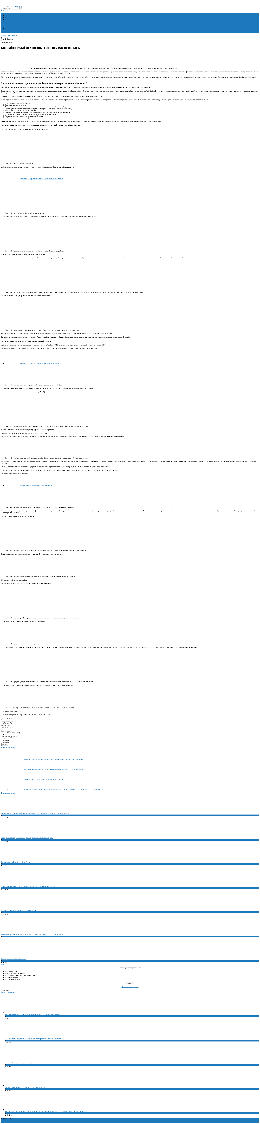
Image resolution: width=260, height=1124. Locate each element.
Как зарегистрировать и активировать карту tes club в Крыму (26, 1087)
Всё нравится (12, 971)
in (7, 10)
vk (8, 10)
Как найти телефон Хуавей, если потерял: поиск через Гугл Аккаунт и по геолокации (54, 759)
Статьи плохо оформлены (16, 973)
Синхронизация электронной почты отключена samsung (43, 779)
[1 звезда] (1, 732)
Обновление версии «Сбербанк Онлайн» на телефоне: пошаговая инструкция (28, 886)
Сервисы (8, 21)
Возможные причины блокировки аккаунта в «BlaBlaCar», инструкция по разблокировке (32, 934)
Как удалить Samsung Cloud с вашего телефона (36, 485)
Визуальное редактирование (15, 32)
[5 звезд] (6, 732)
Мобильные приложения (13, 15)
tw (6, 10)
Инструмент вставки (12, 30)
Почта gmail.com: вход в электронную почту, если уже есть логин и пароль (27, 838)
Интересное (9, 25)
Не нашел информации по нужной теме (21, 975)
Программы (9, 17)
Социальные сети (11, 23)
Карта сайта (61, 1118)
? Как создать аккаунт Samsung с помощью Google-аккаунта (40, 363)
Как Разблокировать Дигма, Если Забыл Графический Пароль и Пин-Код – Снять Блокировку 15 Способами (62, 789)
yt (3, 10)
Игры (7, 14)
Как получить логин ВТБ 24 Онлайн (13, 959)
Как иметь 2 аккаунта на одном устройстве (20, 1063)
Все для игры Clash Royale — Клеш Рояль (15, 862)
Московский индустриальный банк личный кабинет (19, 910)
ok (1, 10)
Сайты (7, 19)
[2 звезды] (2, 732)
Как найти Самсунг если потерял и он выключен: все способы (41, 179)
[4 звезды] (5, 732)
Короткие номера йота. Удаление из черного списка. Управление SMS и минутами (33, 1014)
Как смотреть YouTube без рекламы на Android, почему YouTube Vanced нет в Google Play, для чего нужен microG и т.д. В (47, 1111)
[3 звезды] (3, 732)
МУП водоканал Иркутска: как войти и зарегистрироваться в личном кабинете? (33, 1039)
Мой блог (8, 28)
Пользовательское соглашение (46, 1118)
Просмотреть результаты (130, 987)
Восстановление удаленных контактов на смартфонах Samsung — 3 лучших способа (53, 769)
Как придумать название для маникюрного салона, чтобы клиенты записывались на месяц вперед (35, 813)
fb (4, 10)
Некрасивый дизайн (14, 979)
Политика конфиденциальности (24, 1118)
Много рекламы (12, 977)
